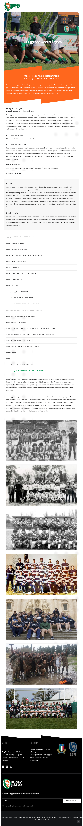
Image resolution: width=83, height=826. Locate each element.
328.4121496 (34, 752)
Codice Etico (13, 173)
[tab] (41, 237)
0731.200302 (34, 760)
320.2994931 (47, 755)
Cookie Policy (37, 819)
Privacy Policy (30, 806)
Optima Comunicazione (66, 817)
